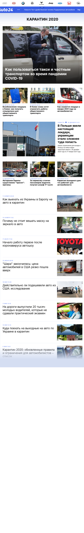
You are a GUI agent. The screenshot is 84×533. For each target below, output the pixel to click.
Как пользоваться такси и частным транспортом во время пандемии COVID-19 (37, 74)
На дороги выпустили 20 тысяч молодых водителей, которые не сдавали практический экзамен (25, 310)
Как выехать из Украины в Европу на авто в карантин (27, 201)
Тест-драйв (35, 10)
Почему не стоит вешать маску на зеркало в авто (26, 222)
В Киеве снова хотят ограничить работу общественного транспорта (39, 110)
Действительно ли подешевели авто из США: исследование (29, 287)
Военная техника (46, 10)
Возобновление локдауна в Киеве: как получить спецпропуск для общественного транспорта (14, 111)
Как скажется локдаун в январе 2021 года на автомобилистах (68, 109)
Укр (78, 10)
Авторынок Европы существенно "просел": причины (14, 183)
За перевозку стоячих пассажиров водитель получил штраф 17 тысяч (41, 183)
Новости (27, 10)
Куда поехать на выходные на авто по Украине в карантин (28, 329)
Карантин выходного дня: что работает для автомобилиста (69, 183)
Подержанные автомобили (64, 10)
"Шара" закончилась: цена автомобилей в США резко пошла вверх (25, 267)
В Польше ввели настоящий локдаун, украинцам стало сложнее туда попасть (69, 134)
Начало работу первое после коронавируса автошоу (22, 244)
